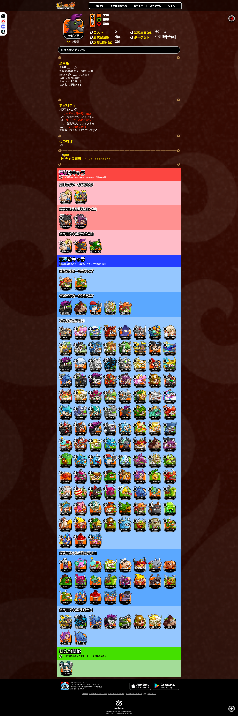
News (97, 5)
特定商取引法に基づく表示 (98, 693)
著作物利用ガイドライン (134, 693)
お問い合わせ (152, 693)
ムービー (138, 5)
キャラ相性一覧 (118, 5)
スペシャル (156, 5)
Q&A (173, 5)
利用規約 (85, 693)
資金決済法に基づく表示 (116, 693)
